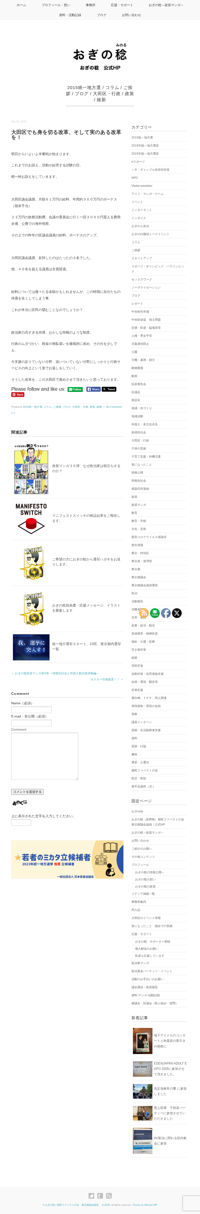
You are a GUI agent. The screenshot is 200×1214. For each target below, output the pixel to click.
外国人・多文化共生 (144, 424)
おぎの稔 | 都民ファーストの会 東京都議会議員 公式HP (77, 1205)
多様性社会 (138, 432)
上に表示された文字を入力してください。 (43, 816)
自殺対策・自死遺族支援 (147, 674)
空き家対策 (138, 649)
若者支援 (137, 690)
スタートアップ (141, 258)
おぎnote (137, 811)
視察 (134, 714)
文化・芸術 (138, 529)
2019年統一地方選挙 (145, 145)
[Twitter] (93, 1195)
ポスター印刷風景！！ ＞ (106, 679)
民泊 (134, 593)
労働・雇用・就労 (143, 360)
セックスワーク (141, 279)
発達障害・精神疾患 (144, 633)
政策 (129, 93)
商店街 (135, 400)
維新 (101, 99)
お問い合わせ (131, 15)
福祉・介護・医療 (143, 641)
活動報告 (137, 601)
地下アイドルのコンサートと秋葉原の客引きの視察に (170, 1041)
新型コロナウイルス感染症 (149, 537)
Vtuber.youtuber (141, 186)
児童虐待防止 (140, 344)
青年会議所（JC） (143, 786)
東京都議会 (138, 577)
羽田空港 (137, 665)
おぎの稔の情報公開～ (149, 872)
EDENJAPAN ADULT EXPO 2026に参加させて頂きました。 (170, 1069)
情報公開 (137, 472)
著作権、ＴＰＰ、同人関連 (149, 698)
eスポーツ (138, 161)
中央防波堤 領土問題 (146, 319)
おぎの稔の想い (145, 879)
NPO (134, 177)
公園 (134, 352)
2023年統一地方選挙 (145, 153)
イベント (137, 202)
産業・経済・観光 (143, 625)
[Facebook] (101, 1195)
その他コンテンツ (143, 856)
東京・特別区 (140, 553)
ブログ (101, 15)
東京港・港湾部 (141, 561)
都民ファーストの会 (144, 770)
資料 (134, 738)
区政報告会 (138, 384)
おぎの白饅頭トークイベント (150, 234)
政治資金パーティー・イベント (151, 971)
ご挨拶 (57, 406)
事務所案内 (138, 902)
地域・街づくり (141, 408)
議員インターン (141, 722)
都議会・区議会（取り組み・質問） (154, 1003)
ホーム (21, 5)
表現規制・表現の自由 (146, 706)
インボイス (138, 218)
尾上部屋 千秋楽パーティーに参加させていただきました (170, 1113)
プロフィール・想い (56, 5)
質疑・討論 (138, 746)
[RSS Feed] (109, 1195)
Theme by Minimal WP (144, 1205)
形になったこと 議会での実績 (151, 926)
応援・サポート (122, 5)
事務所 (90, 5)
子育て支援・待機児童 (146, 456)
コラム (112, 87)
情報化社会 (138, 480)
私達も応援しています (149, 955)
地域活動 (137, 416)
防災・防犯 (138, 778)
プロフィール (140, 864)
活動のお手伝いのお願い (147, 979)
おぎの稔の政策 (145, 886)
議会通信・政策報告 (144, 987)
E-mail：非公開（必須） (29, 716)
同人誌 (135, 910)
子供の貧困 (138, 448)
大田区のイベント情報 (146, 918)
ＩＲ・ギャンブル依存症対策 (150, 169)
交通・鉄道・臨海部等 (146, 327)
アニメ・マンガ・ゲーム (147, 194)
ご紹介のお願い (141, 848)
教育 (134, 513)
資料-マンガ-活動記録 (145, 995)
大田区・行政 (106, 93)
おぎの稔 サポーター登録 (152, 941)
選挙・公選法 (140, 762)
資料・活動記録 (70, 15)
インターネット (141, 210)
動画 (134, 376)
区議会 (135, 392)
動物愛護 (137, 368)
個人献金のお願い (147, 948)
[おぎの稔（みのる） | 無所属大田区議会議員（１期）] (100, 48)
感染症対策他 (140, 488)
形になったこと (141, 464)
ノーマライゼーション (146, 287)
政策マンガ (138, 505)
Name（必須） (22, 703)
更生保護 (137, 545)
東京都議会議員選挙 (144, 585)
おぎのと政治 (140, 226)
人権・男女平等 (141, 336)
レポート (137, 303)
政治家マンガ (140, 963)
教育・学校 (138, 521)
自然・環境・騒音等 (144, 682)
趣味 (134, 754)
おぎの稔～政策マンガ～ (166, 5)
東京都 (135, 569)
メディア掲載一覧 (143, 894)
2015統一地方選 (84, 87)
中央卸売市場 (140, 311)
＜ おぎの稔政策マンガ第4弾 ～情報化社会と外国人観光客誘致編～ (55, 673)
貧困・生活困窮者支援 (146, 730)
